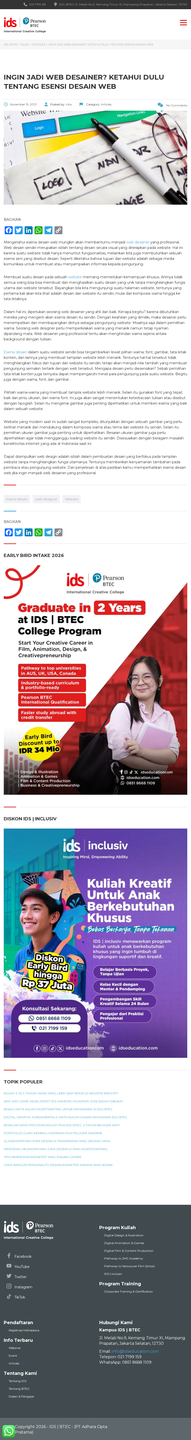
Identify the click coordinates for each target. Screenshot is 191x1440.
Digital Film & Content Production (128, 1251)
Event (13, 1355)
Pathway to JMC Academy (123, 1258)
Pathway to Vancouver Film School (129, 1266)
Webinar (15, 1348)
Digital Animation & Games (124, 1243)
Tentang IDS (17, 1381)
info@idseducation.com (135, 1351)
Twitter (20, 1277)
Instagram (22, 1287)
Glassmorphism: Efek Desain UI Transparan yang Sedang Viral (57, 1141)
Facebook (22, 1256)
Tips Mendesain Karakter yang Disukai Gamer (42, 1157)
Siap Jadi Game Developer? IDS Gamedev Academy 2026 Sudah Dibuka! (63, 1101)
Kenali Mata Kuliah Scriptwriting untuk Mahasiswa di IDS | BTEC (58, 1109)
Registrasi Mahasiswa (24, 1330)
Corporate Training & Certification (128, 1291)
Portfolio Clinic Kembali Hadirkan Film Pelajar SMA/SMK (53, 1133)
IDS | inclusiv (113, 1274)
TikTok (19, 1297)
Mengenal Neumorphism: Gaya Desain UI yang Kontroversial (56, 1149)
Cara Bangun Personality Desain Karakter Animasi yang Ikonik (58, 1164)
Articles (14, 1363)
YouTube (21, 1266)
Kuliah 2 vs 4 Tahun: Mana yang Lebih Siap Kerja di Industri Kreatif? (61, 1093)
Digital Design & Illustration (123, 1235)
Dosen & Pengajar (21, 1396)
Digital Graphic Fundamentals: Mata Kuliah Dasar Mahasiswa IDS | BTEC (65, 1117)
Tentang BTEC (19, 1389)
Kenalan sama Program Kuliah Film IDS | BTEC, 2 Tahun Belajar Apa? (62, 1125)
